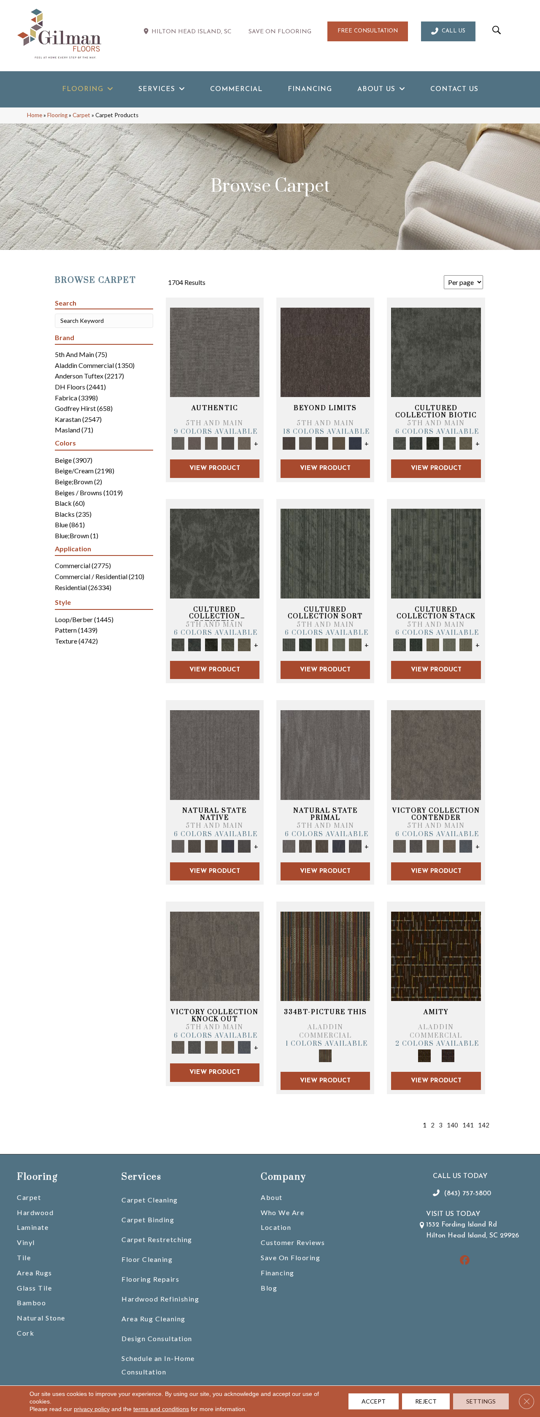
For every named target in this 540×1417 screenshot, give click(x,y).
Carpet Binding (148, 1220)
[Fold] (322, 644)
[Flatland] (355, 442)
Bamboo (31, 1303)
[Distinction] (466, 442)
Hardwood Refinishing (160, 1299)
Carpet (81, 115)
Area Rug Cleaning (154, 1319)
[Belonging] (214, 754)
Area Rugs (34, 1273)
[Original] (244, 845)
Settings (481, 1401)
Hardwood (35, 1212)
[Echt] (195, 442)
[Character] (416, 442)
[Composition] (449, 442)
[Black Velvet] (448, 1055)
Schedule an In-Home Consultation (158, 1365)
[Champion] (416, 845)
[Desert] (305, 442)
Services (141, 1177)
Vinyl (26, 1242)
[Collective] (433, 442)
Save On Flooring (290, 1257)
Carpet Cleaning (150, 1200)
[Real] (244, 442)
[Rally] (449, 845)
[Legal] (228, 442)
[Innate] (228, 845)
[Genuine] (211, 442)
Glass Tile (34, 1288)
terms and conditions (161, 1409)
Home (34, 115)
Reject (426, 1401)
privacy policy (92, 1409)
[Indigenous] (211, 845)
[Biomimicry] (436, 351)
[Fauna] (339, 442)
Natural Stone (41, 1318)
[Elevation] (322, 442)
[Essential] (195, 845)
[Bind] (325, 553)
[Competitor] (433, 845)
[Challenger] (436, 754)
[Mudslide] (325, 955)
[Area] (325, 351)
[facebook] (465, 1261)
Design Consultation (157, 1338)
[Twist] (355, 644)
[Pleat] (339, 644)
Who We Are (282, 1212)
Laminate (33, 1227)
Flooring (57, 115)
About (272, 1197)
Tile (24, 1257)
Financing (277, 1273)
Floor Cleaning (147, 1259)
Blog (269, 1288)
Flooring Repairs (150, 1279)
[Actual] (214, 351)
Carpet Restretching (157, 1239)
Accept (374, 1401)
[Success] (466, 845)
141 (468, 1125)
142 (483, 1125)
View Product (214, 468)
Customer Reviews (293, 1242)
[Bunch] (305, 644)
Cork (25, 1333)
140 (452, 1125)
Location (276, 1227)
